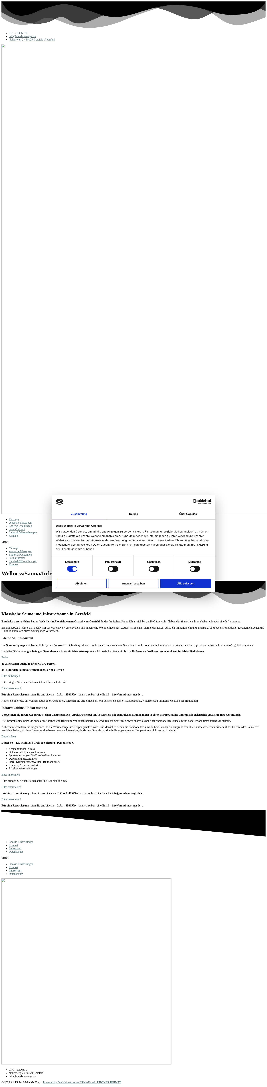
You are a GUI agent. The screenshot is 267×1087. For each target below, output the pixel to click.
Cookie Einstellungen (21, 841)
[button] (4, 657)
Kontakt (13, 535)
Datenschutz (16, 851)
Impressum (15, 848)
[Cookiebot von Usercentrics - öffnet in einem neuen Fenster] (195, 502)
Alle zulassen (185, 583)
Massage (14, 519)
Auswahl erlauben (133, 583)
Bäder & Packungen (20, 525)
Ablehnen (81, 583)
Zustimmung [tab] (79, 513)
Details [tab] (133, 513)
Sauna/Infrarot (17, 529)
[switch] (113, 569)
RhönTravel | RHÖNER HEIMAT (101, 1082)
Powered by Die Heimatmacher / (62, 1082)
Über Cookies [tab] (188, 513)
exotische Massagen (20, 522)
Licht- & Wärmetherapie (23, 532)
